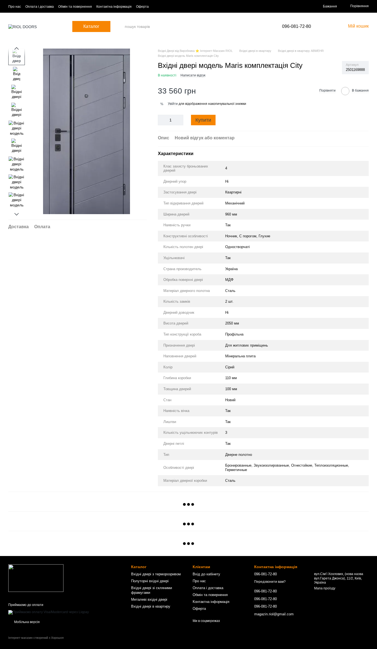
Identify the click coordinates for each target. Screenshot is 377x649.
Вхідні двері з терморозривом (156, 574)
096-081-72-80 (296, 26)
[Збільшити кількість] (179, 120)
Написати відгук (192, 75)
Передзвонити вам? (270, 582)
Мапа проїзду (324, 588)
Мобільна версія (26, 622)
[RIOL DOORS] (35, 578)
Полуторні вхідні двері (150, 581)
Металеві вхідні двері (149, 599)
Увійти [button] (173, 104)
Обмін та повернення (75, 7)
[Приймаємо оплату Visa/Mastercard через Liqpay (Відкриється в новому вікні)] (48, 612)
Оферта (142, 7)
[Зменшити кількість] (162, 120)
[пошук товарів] (120, 26)
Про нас (14, 7)
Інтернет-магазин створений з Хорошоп (36, 637)
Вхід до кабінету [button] (206, 574)
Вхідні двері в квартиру (150, 606)
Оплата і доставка (39, 7)
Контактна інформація (114, 7)
